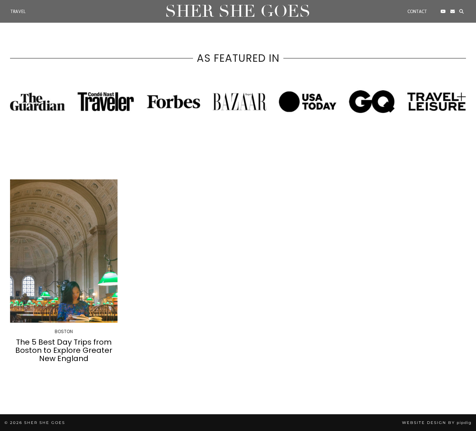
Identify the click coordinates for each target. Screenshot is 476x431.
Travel (18, 11)
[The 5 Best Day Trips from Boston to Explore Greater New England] (64, 251)
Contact (417, 11)
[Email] (452, 11)
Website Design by (437, 422)
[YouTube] (443, 11)
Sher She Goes (238, 11)
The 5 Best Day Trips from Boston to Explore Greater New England (63, 350)
